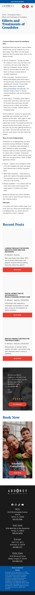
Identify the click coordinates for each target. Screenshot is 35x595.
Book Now (17, 473)
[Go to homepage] (10, 6)
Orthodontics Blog (14, 15)
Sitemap (17, 570)
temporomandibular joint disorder (15, 88)
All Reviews (17, 404)
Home (4, 15)
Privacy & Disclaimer (17, 567)
